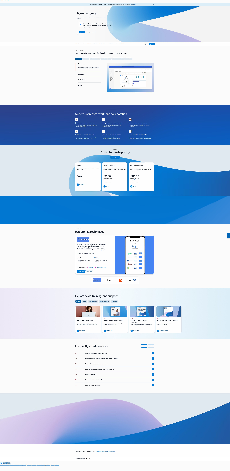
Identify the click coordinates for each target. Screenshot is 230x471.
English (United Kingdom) (5, 462)
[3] (75, 449)
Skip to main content (4, 0)
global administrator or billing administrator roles (105, 451)
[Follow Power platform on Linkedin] (87, 459)
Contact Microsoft (13, 465)
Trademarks (34, 465)
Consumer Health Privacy (5, 465)
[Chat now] (228, 234)
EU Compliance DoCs (46, 465)
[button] (97, 280)
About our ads (39, 465)
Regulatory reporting (55, 465)
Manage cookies (23, 465)
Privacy (18, 465)
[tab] (78, 59)
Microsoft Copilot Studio (101, 267)
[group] (114, 255)
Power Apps (91, 267)
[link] (77, 44)
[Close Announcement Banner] (153, 4)
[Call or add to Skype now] (228, 237)
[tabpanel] (114, 82)
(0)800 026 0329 (91, 432)
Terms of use (29, 465)
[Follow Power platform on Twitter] (89, 459)
